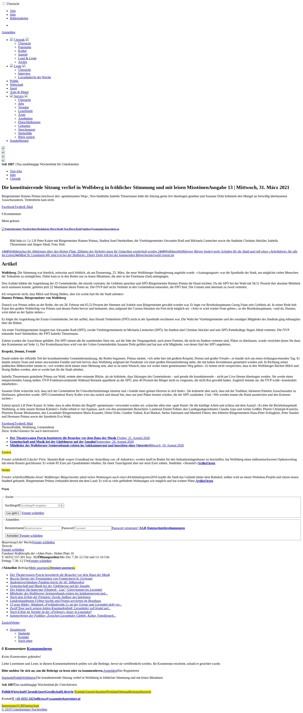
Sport (13, 88)
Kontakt (23, 637)
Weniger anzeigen (62, 568)
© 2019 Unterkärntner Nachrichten (24, 709)
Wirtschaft (16, 84)
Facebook (8, 207)
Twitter (19, 207)
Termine (23, 107)
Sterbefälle (25, 133)
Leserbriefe (25, 111)
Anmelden (8, 32)
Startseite (24, 633)
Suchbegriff (12, 505)
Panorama (24, 47)
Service (19, 96)
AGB (142, 528)
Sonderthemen (19, 140)
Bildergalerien (19, 18)
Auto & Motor (19, 92)
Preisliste (112, 691)
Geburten (24, 126)
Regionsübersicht (140, 691)
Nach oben (25, 641)
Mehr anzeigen (39, 568)
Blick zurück (26, 137)
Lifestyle (68, 691)
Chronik (19, 39)
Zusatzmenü (18, 629)
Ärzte (21, 114)
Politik (14, 81)
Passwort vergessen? (125, 528)
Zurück (6, 622)
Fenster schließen (33, 513)
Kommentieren (39, 648)
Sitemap (123, 691)
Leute (17, 66)
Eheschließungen (29, 122)
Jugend (22, 54)
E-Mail (28, 207)
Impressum (9, 705)
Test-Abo (16, 171)
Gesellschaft (53, 691)
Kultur (22, 51)
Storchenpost (26, 129)
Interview (24, 73)
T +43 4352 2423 (23, 698)
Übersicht (13, 4)
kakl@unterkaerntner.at (100, 228)
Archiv (22, 62)
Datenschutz (31, 705)
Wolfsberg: (29, 677)
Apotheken (25, 118)
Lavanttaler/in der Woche (34, 77)
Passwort (68, 528)
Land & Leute (27, 58)
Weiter (15, 622)
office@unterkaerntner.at (57, 698)
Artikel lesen (206, 463)
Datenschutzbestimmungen (166, 528)
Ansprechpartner (96, 691)
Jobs (13, 14)
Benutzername (14, 528)
